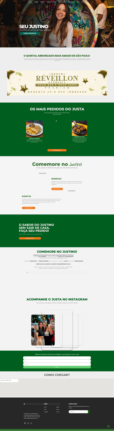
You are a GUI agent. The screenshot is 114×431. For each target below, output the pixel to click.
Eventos (48, 1)
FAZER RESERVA (29, 33)
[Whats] (31, 423)
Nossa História (72, 1)
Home (30, 1)
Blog (78, 1)
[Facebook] (25, 423)
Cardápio (36, 1)
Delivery (54, 1)
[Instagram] (28, 423)
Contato (83, 1)
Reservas (42, 1)
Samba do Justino (62, 1)
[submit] (89, 411)
